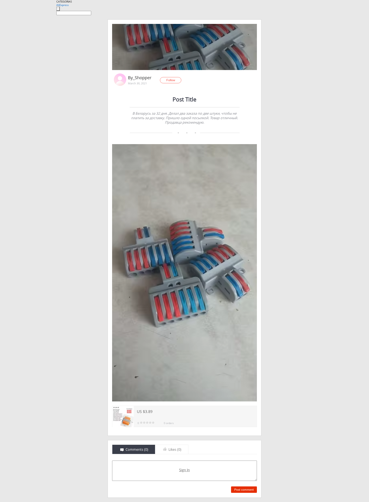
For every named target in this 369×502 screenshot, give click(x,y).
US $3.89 (144, 411)
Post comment (244, 489)
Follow (170, 80)
